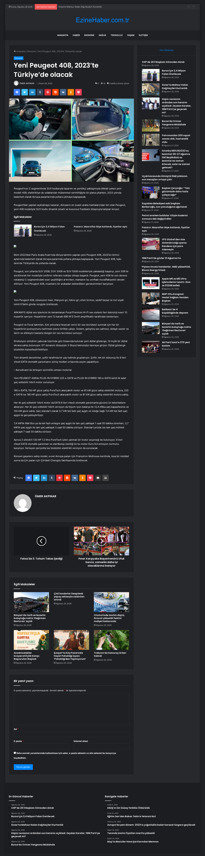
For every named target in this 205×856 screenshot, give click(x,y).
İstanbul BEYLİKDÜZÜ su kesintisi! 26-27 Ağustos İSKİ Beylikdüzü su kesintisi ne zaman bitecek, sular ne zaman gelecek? (176, 159)
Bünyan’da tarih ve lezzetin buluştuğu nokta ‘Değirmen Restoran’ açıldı (30, 618)
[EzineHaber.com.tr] (102, 20)
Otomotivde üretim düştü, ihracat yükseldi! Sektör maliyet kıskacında (109, 618)
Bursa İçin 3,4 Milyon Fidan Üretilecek (174, 72)
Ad (16, 729)
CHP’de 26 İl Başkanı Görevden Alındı (163, 62)
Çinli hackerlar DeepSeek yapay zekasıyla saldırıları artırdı (69, 596)
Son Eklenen (167, 50)
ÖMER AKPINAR (27, 83)
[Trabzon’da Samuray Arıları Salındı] (111, 640)
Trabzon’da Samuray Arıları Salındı (110, 654)
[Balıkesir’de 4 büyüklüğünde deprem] (151, 314)
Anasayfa (62, 35)
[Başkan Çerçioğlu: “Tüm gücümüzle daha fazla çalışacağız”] (151, 192)
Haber (76, 35)
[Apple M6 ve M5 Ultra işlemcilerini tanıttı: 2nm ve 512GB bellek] (151, 283)
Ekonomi (89, 35)
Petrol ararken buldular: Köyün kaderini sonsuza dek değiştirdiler (165, 217)
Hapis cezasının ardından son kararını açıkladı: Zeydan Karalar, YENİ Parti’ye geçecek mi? (176, 105)
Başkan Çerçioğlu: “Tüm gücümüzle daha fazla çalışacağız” (176, 191)
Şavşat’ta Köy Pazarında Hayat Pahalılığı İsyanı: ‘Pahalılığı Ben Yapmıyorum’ (70, 656)
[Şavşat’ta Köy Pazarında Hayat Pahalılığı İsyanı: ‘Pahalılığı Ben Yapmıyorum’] (71, 640)
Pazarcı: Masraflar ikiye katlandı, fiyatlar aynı (100, 226)
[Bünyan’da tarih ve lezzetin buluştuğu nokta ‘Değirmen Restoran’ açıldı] (31, 602)
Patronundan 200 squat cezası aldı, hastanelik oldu (176, 139)
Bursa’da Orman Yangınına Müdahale (174, 123)
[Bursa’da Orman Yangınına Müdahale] (151, 126)
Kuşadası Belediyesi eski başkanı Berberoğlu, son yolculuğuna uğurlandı (164, 205)
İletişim (143, 35)
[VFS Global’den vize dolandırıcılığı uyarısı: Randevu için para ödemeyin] (151, 244)
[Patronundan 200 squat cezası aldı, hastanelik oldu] (151, 140)
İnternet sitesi (81, 741)
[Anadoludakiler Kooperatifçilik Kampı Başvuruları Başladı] (31, 640)
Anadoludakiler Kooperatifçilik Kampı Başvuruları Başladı (26, 656)
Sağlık (102, 35)
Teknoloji (117, 35)
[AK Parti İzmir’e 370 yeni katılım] (151, 347)
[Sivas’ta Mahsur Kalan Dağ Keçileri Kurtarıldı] (151, 89)
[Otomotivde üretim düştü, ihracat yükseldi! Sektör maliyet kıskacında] (111, 602)
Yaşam (130, 35)
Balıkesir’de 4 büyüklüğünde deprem (175, 311)
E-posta (18, 741)
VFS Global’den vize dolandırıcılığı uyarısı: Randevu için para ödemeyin (174, 244)
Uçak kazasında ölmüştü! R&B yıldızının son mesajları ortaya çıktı (164, 178)
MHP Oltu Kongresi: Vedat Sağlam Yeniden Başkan (175, 297)
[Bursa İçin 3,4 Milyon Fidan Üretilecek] (23, 231)
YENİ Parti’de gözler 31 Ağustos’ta (161, 258)
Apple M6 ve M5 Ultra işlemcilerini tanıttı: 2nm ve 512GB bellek (176, 282)
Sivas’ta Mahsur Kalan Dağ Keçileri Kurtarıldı (80, 6)
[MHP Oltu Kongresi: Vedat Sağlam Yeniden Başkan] (151, 298)
